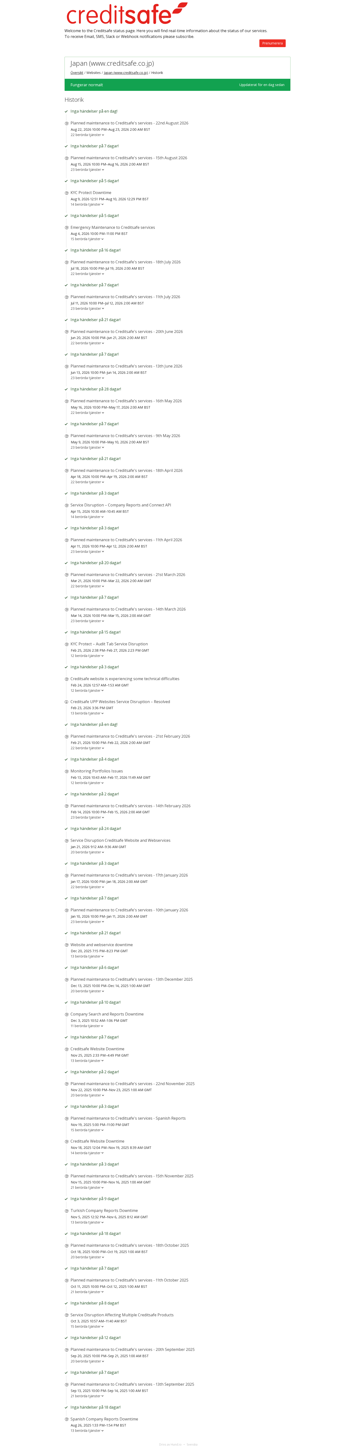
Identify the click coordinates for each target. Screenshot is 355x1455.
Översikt (77, 72)
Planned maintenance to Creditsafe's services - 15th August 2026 (129, 157)
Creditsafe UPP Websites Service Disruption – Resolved (120, 701)
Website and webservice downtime (102, 944)
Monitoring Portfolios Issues (97, 771)
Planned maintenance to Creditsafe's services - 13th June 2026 (126, 366)
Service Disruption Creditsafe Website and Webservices (120, 840)
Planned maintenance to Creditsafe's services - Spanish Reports (128, 1118)
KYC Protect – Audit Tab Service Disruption (109, 644)
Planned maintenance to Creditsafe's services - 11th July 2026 (125, 296)
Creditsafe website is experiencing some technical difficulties (125, 678)
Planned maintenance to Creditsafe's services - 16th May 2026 (126, 400)
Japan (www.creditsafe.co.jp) (112, 63)
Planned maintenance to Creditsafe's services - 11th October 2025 (129, 1280)
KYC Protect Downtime (91, 192)
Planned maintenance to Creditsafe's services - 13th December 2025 (132, 979)
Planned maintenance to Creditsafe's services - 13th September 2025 (132, 1384)
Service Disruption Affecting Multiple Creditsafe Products (122, 1315)
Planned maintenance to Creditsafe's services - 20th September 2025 (133, 1349)
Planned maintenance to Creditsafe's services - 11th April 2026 (126, 539)
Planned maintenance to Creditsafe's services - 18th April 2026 (127, 470)
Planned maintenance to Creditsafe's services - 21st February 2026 (130, 736)
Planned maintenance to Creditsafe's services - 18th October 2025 (130, 1245)
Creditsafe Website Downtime (97, 1049)
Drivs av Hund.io (170, 1444)
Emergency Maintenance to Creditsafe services (113, 227)
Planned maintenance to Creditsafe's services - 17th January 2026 (129, 875)
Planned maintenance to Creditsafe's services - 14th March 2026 (128, 609)
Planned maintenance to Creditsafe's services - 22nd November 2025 (133, 1083)
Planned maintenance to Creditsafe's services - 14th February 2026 (131, 805)
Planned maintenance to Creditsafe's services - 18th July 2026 (126, 262)
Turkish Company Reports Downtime (104, 1210)
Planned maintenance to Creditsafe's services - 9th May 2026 (125, 435)
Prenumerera (272, 43)
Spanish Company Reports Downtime (104, 1419)
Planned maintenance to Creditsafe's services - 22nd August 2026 (129, 123)
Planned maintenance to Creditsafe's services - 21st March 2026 (128, 574)
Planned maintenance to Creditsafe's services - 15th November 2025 (132, 1176)
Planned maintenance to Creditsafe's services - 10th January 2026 (129, 910)
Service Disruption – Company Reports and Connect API (121, 505)
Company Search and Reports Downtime (107, 1014)
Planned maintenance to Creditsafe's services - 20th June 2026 (127, 331)
